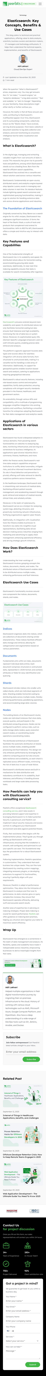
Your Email (11, 1307)
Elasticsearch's (9, 322)
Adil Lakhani (23, 66)
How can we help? (14, 1347)
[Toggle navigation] (40, 4)
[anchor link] (23, 963)
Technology (23, 15)
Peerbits (32, 914)
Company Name (12, 1317)
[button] (8, 1331)
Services (10, 1337)
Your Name (11, 1297)
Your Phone (10, 1327)
